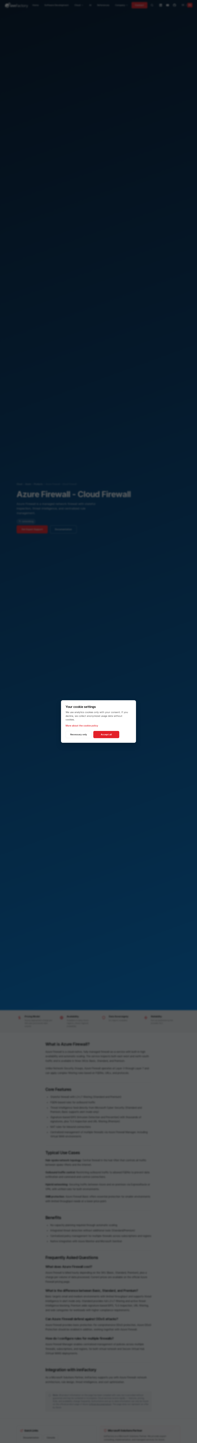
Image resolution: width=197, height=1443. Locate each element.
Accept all (106, 734)
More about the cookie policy (82, 725)
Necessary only (78, 734)
